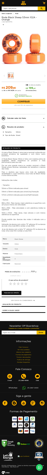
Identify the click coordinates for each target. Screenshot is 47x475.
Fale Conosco (23, 347)
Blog (14, 403)
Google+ (32, 403)
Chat (37, 380)
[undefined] (23, 49)
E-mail (10, 380)
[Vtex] (6, 473)
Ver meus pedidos (23, 349)
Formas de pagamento (23, 354)
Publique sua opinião (11, 292)
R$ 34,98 (11, 90)
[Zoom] (11, 76)
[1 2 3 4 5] (18, 284)
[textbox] (20, 8)
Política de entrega (23, 359)
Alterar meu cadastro (23, 352)
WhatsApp (23, 388)
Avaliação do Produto (12, 304)
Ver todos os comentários (21, 300)
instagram (42, 403)
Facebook (5, 403)
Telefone (23, 380)
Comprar (23, 101)
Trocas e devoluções (24, 357)
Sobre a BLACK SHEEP (11, 310)
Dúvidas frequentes (23, 362)
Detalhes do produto (11, 148)
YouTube (23, 403)
